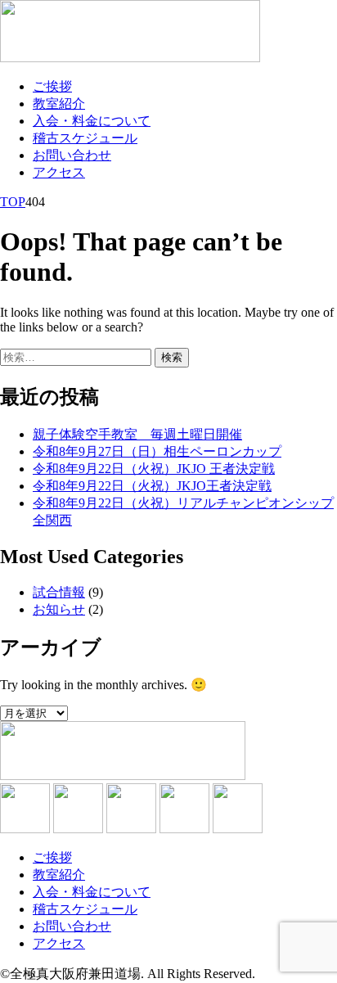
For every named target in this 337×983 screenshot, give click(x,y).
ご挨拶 (52, 86)
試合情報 (59, 592)
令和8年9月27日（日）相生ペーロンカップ (157, 451)
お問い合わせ (72, 155)
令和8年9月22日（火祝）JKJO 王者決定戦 (154, 469)
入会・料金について (92, 121)
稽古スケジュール (85, 138)
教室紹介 (59, 103)
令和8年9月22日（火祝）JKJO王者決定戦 (152, 486)
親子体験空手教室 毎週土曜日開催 (137, 434)
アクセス (59, 172)
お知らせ (59, 609)
